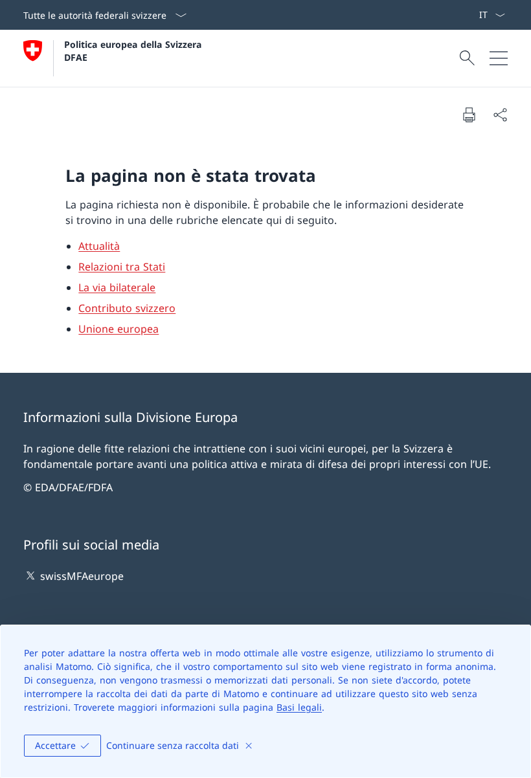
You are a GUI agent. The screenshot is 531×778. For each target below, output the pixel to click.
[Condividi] (499, 114)
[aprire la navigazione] (498, 58)
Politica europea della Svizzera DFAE (134, 50)
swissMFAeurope (82, 576)
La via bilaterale (116, 287)
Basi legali (299, 707)
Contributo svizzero (126, 308)
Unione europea (118, 329)
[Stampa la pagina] (468, 114)
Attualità (99, 246)
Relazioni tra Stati (121, 267)
